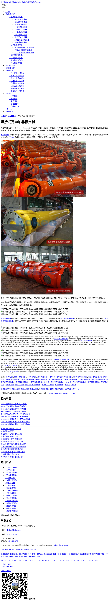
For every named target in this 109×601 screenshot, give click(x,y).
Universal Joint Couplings (61, 359)
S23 (78, 560)
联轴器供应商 (74, 554)
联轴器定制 (14, 554)
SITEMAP (13, 550)
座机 (8, 571)
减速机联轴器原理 (7, 431)
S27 (93, 560)
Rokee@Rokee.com (14, 530)
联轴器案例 (10, 68)
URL (2, 550)
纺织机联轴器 (11, 496)
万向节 (73, 385)
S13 (42, 560)
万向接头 (52, 377)
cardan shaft (13, 371)
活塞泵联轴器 (11, 506)
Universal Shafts (86, 341)
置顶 (8, 564)
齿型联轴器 (10, 470)
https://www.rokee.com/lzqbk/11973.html (61, 393)
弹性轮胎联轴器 (20, 42)
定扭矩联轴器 (11, 480)
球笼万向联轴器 (41, 379)
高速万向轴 (92, 377)
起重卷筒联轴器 (20, 24)
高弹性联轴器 (11, 473)
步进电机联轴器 (11, 490)
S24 (82, 560)
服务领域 (9, 70)
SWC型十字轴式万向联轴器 (76, 382)
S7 (23, 560)
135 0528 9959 (13, 541)
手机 (3, 571)
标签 (28, 550)
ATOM (23, 550)
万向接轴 (9, 377)
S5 (17, 560)
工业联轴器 (10, 485)
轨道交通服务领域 (16, 81)
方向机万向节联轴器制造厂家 (12, 457)
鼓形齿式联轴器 (20, 19)
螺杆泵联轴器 (11, 508)
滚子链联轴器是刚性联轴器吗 (12, 439)
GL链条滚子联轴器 (21, 40)
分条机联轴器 (11, 493)
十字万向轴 (31, 377)
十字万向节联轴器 (36, 382)
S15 (49, 560)
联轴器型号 (5, 554)
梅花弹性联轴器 (20, 30)
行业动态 (13, 99)
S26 (89, 560)
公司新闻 (13, 96)
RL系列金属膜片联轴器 (23, 50)
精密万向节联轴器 (80, 377)
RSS (18, 550)
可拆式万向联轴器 (70, 379)
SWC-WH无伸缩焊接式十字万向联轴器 (15, 414)
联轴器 (3, 389)
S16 (53, 560)
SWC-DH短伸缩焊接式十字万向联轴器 (15, 419)
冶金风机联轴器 (11, 501)
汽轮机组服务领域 (16, 83)
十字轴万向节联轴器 (64, 377)
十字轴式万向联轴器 (32, 385)
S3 (12, 560)
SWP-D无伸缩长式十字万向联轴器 (14, 404)
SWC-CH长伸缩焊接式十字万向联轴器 (15, 422)
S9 (28, 560)
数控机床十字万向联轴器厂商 (12, 449)
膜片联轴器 (10, 389)
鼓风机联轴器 (11, 503)
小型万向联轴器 (84, 379)
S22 (75, 560)
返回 (3, 564)
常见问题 (13, 101)
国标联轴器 (23, 554)
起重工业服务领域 (16, 86)
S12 (38, 560)
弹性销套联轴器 (20, 37)
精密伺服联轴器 (16, 55)
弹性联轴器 (53, 389)
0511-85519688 (12, 534)
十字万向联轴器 (20, 27)
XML (7, 550)
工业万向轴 (10, 385)
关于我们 (9, 109)
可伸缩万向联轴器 (27, 379)
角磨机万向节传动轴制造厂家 (12, 441)
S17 (57, 560)
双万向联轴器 (42, 377)
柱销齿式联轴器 (20, 32)
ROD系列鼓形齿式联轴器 (24, 47)
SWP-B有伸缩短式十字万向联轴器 (14, 409)
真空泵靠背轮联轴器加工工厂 (12, 434)
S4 (15, 560)
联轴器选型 (35, 556)
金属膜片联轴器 (20, 22)
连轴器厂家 (14, 106)
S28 (96, 560)
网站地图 (33, 550)
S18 (60, 560)
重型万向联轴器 (20, 377)
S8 (26, 560)
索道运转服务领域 (16, 91)
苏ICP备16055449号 (61, 545)
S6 (20, 560)
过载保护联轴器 (11, 511)
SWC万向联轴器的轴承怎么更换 (13, 452)
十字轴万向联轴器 (67, 318)
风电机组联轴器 (16, 60)
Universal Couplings (11, 365)
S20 (67, 560)
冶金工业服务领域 (16, 78)
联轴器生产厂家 (73, 389)
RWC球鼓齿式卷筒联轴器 (24, 53)
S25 (86, 560)
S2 (9, 560)
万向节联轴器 (6, 318)
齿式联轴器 (19, 389)
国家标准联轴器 (16, 17)
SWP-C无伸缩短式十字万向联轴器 (14, 406)
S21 (71, 560)
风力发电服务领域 (16, 73)
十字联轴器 (19, 385)
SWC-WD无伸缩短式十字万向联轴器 (14, 416)
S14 (46, 560)
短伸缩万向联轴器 (98, 379)
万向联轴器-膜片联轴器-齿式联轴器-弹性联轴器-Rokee (21, 2)
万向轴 (11, 137)
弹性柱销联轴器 (20, 35)
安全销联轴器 (11, 498)
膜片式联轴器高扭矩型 (9, 436)
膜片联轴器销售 (98, 554)
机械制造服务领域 (16, 88)
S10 (31, 560)
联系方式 (9, 111)
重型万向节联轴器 (12, 379)
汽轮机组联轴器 (16, 63)
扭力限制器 (10, 65)
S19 (64, 560)
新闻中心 (9, 94)
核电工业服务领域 (16, 76)
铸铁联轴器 (10, 483)
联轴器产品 (10, 14)
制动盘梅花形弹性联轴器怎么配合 (13, 444)
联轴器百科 (14, 104)
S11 (35, 560)
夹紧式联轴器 (11, 488)
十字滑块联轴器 (48, 385)
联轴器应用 (19, 556)
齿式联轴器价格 (85, 554)
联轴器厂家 (62, 389)
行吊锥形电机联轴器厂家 (10, 454)
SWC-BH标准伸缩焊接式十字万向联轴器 (16, 424)
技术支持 (27, 556)
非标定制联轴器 (16, 58)
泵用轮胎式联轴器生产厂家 (11, 429)
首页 (7, 12)
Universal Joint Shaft (61, 339)
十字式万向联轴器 (21, 382)
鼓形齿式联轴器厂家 (51, 554)
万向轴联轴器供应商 (35, 554)
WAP (2, 560)
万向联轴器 (5, 135)
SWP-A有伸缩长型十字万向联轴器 (14, 411)
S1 (6, 560)
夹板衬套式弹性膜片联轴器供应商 (13, 447)
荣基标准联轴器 (16, 45)
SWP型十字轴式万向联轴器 (54, 382)
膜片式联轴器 (44, 389)
